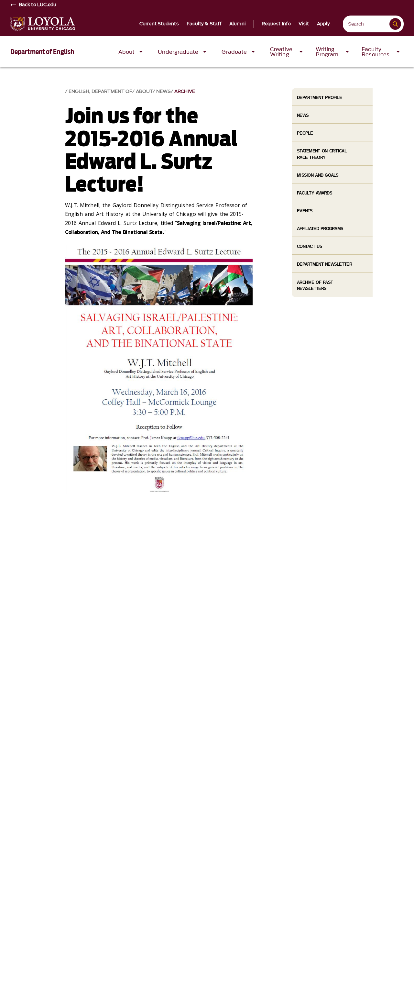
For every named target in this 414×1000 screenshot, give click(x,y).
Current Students (159, 24)
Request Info (276, 24)
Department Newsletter (324, 264)
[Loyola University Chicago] (42, 24)
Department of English (42, 52)
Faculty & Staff (204, 24)
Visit (304, 24)
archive (184, 91)
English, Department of (100, 91)
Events (305, 210)
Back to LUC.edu (38, 5)
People (305, 133)
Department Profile (319, 97)
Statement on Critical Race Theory (322, 154)
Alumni (237, 24)
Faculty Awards (314, 193)
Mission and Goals (318, 175)
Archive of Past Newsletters (315, 285)
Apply (323, 24)
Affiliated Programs (320, 228)
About (144, 91)
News (163, 91)
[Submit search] (395, 24)
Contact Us (309, 246)
